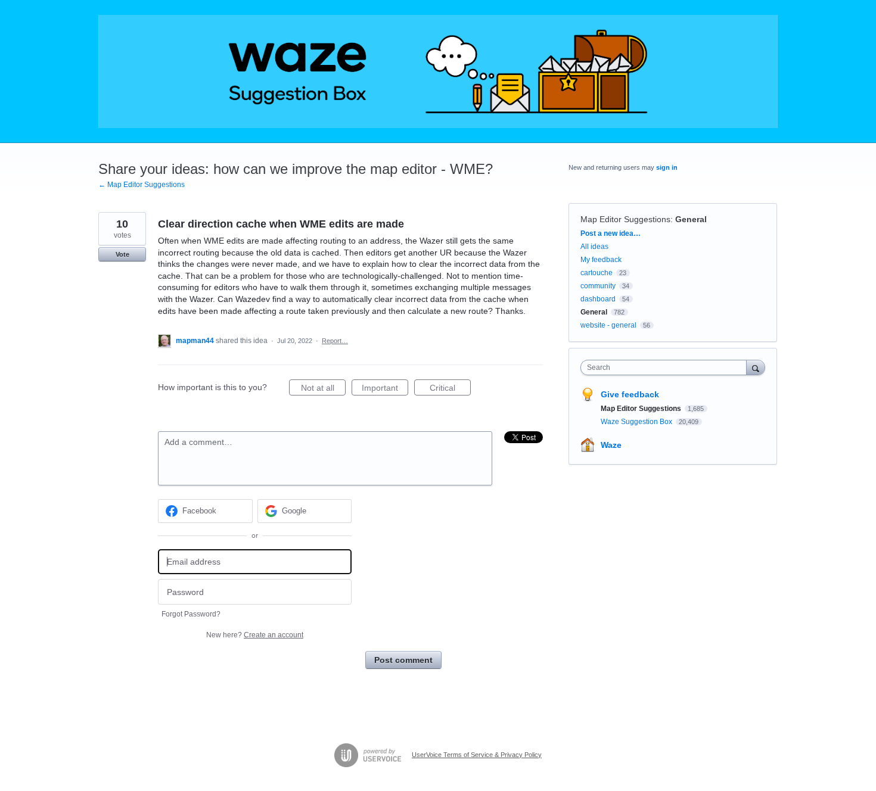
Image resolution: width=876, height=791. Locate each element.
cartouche (596, 273)
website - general (608, 325)
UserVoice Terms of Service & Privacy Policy (477, 754)
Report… (335, 340)
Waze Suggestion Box (637, 422)
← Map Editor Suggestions (141, 184)
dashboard (598, 299)
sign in (667, 167)
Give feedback (630, 394)
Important (385, 389)
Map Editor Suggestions (625, 219)
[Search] (755, 367)
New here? (254, 635)
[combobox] (666, 367)
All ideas (594, 246)
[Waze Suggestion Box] (438, 71)
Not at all (323, 389)
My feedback (601, 260)
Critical (450, 389)
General (691, 219)
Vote (122, 254)
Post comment (403, 660)
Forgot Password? (190, 614)
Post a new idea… (610, 233)
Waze (611, 445)
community (598, 286)
